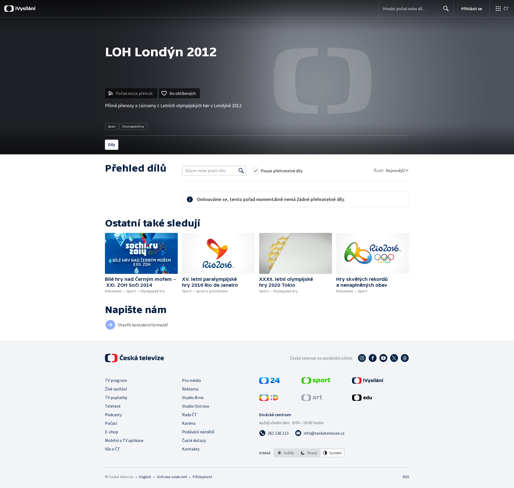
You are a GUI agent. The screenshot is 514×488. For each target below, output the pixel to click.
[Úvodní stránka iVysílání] (24, 8)
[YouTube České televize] (383, 358)
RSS (406, 476)
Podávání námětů (198, 431)
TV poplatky (116, 397)
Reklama (190, 389)
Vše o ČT (112, 449)
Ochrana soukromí (172, 476)
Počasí (111, 423)
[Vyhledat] (241, 171)
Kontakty (190, 449)
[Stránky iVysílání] (367, 382)
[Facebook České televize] (372, 358)
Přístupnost (202, 476)
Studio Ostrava (195, 406)
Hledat (446, 8)
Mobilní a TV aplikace (124, 440)
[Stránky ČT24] (269, 382)
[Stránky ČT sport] (315, 382)
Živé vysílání (116, 389)
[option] (285, 453)
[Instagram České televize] (362, 358)
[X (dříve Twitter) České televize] (394, 358)
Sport (111, 126)
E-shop (111, 431)
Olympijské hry (133, 126)
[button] (141, 253)
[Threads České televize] (404, 358)
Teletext (113, 406)
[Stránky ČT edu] (362, 399)
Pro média (191, 380)
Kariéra (188, 423)
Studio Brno (193, 397)
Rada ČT (189, 414)
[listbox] (309, 452)
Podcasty (113, 414)
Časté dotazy (194, 440)
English (145, 476)
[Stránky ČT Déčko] (268, 399)
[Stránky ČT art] (311, 399)
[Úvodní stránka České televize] (135, 358)
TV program (116, 380)
